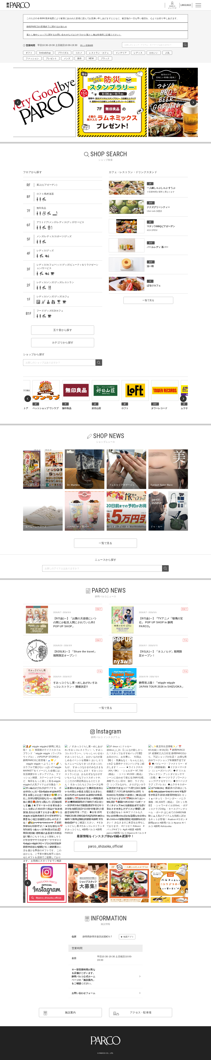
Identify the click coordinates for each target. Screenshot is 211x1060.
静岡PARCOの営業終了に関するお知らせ (47, 26)
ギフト (29, 53)
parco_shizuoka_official (105, 846)
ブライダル (63, 53)
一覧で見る (148, 300)
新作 (79, 58)
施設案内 (70, 1012)
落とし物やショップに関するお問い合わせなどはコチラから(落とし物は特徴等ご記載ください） (74, 34)
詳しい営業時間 (86, 45)
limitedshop (45, 53)
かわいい (153, 53)
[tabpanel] (105, 102)
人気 (167, 53)
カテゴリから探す (62, 342)
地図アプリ (128, 937)
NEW (91, 58)
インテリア (121, 53)
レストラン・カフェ (99, 53)
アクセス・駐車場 (140, 1012)
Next (193, 102)
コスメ (78, 53)
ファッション (32, 58)
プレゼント (51, 58)
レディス (138, 53)
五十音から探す (62, 330)
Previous (18, 102)
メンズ (67, 58)
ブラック (105, 58)
